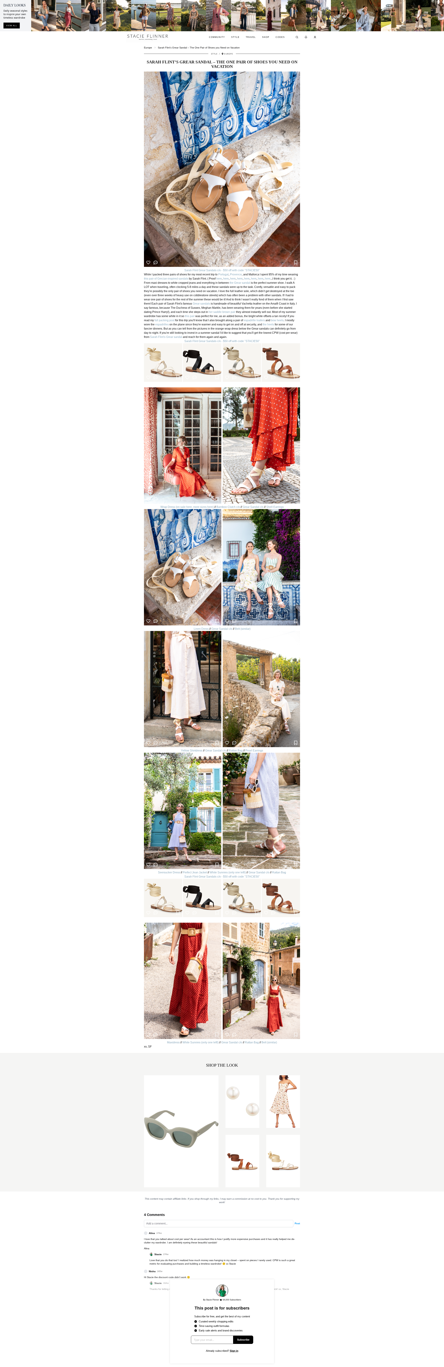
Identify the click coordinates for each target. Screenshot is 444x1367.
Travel (251, 37)
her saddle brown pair (222, 311)
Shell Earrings (275, 506)
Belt (237, 628)
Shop (265, 37)
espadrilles (162, 324)
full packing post (164, 320)
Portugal (223, 274)
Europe (148, 47)
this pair (190, 316)
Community (217, 37)
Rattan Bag (236, 750)
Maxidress (173, 1042)
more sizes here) (203, 506)
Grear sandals (201, 303)
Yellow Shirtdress (191, 750)
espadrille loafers (254, 320)
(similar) (245, 628)
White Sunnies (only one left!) (228, 872)
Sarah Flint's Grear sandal (166, 336)
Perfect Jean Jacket (195, 872)
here (219, 278)
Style (235, 37)
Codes (280, 37)
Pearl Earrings (254, 750)
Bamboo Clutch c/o (228, 506)
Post (297, 1223)
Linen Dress (201, 628)
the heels (268, 324)
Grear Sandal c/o (253, 506)
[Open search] (297, 37)
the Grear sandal (240, 282)
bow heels (277, 320)
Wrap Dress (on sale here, (176, 506)
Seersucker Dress (169, 872)
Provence (236, 274)
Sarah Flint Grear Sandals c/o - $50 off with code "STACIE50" (222, 270)
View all (11, 25)
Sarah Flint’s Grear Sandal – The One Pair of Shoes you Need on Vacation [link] (199, 47)
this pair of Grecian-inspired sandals (166, 278)
